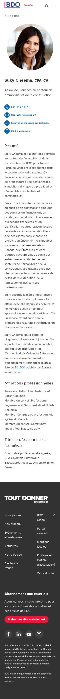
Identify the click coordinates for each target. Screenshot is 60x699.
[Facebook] (8, 635)
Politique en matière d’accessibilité (46, 559)
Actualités (11, 546)
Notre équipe (13, 554)
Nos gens (13, 15)
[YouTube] (29, 635)
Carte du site (45, 573)
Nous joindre (12, 515)
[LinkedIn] (19, 635)
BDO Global (41, 517)
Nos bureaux (12, 524)
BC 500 (20, 367)
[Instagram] (39, 635)
